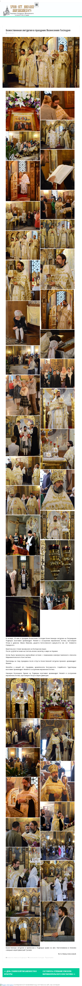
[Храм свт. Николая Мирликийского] (19, 10)
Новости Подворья (20, 958)
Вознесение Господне (36, 958)
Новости (10, 958)
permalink (50, 958)
